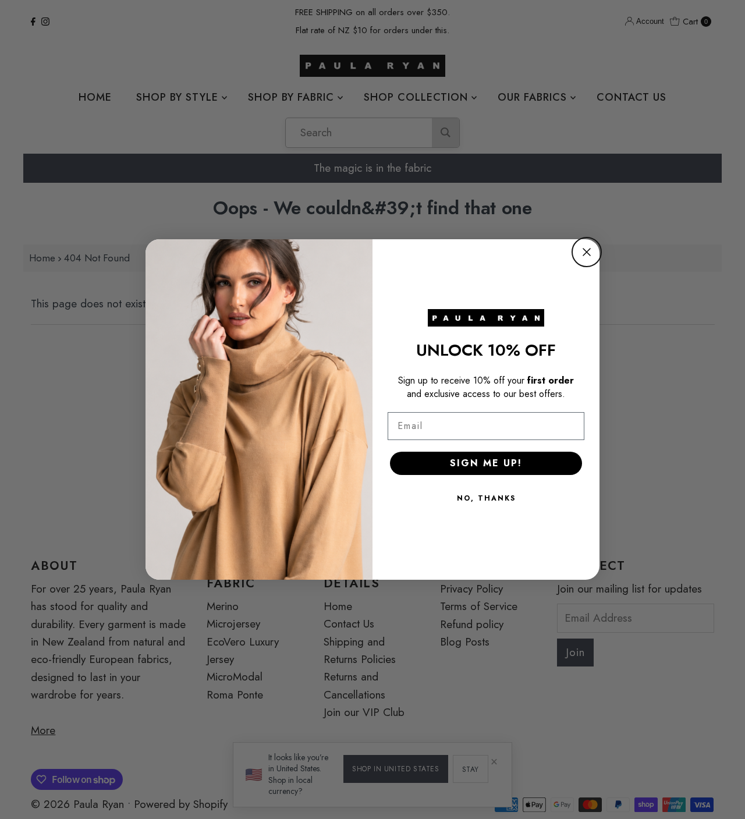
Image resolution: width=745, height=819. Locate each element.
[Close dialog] (586, 252)
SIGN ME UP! (486, 463)
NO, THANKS (486, 498)
